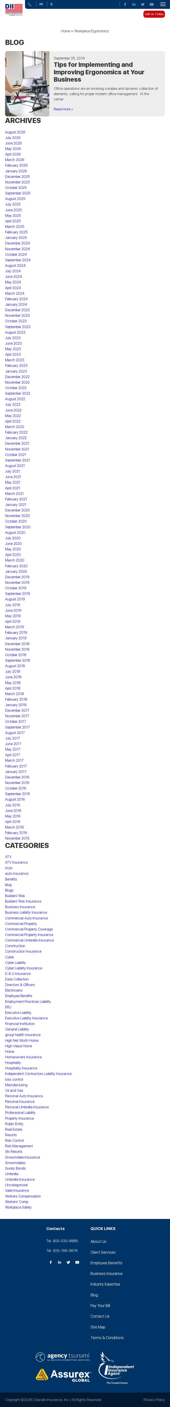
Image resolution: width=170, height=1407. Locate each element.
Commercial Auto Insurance (26, 918)
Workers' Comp (16, 1202)
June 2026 (13, 143)
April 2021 (12, 488)
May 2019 (13, 616)
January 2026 (16, 171)
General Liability (17, 1029)
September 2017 (17, 727)
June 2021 (13, 477)
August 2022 (15, 399)
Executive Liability (18, 1013)
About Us (98, 1241)
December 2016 (17, 777)
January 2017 (15, 772)
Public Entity (14, 1124)
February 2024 (16, 299)
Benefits (11, 879)
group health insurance (23, 1035)
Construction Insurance (23, 951)
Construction (15, 946)
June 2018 (13, 677)
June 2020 (13, 544)
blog (8, 885)
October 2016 (15, 788)
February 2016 (16, 833)
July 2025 (13, 204)
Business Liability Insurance (26, 912)
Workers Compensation (23, 1196)
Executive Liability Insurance (26, 1018)
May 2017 (12, 749)
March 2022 (14, 427)
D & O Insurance (18, 974)
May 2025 (13, 215)
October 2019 (15, 588)
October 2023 (16, 321)
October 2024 (16, 254)
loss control (14, 1079)
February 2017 (16, 766)
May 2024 (13, 282)
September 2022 (17, 393)
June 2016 (13, 811)
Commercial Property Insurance (29, 935)
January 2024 (16, 304)
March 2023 (14, 360)
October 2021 (15, 455)
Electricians (14, 990)
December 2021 (17, 443)
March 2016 (14, 827)
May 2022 (13, 416)
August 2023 (15, 332)
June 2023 (13, 343)
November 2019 (17, 582)
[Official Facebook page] (125, 4)
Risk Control (14, 1140)
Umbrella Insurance (20, 1179)
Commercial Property (21, 924)
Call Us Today (154, 14)
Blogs (9, 890)
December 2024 (17, 243)
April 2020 (13, 555)
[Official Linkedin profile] (134, 4)
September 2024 (18, 260)
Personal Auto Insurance (24, 1096)
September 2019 (17, 594)
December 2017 (17, 710)
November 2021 (17, 449)
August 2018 (15, 666)
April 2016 (12, 822)
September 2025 (18, 193)
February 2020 (16, 566)
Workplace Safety (18, 1207)
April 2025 (13, 221)
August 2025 (15, 199)
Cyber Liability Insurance (23, 968)
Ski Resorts (13, 1151)
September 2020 (18, 527)
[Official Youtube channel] (151, 4)
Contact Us (100, 1316)
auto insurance (16, 873)
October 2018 (15, 655)
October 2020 (16, 521)
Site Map (98, 1327)
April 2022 (13, 421)
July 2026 (13, 138)
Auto (8, 868)
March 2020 (14, 560)
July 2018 (12, 671)
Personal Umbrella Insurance (27, 1107)
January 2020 (16, 571)
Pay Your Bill (100, 1305)
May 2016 (13, 816)
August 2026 (15, 132)
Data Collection (17, 979)
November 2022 (17, 382)
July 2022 (12, 404)
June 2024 (13, 277)
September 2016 (17, 794)
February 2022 (16, 432)
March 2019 (14, 627)
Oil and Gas (14, 1090)
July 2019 (12, 605)
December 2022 (17, 377)
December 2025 (17, 177)
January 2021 (15, 505)
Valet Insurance (17, 1190)
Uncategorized (16, 1185)
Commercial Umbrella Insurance (29, 940)
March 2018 (14, 694)
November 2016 (17, 783)
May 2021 (12, 482)
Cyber (9, 957)
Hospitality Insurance (21, 1068)
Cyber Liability (15, 963)
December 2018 (17, 644)
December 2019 (17, 577)
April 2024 (13, 288)
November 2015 (17, 838)
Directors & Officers (20, 985)
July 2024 (13, 271)
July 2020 (13, 538)
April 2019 (12, 621)
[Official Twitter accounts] (142, 4)
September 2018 (17, 660)
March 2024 (14, 293)
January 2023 (16, 371)
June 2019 (13, 610)
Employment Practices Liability (28, 1002)
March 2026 (14, 160)
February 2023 (16, 365)
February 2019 (16, 632)
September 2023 (18, 327)
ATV (8, 857)
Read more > (63, 109)
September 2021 (17, 460)
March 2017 (14, 760)
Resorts (11, 1135)
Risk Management (19, 1146)
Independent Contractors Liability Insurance (38, 1074)
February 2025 (16, 232)
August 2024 (15, 265)
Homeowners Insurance (23, 1057)
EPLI (8, 1007)
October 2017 (15, 721)
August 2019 (15, 599)
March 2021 (14, 494)
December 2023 (17, 310)
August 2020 (15, 533)
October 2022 (16, 388)
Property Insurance (19, 1118)
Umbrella (11, 1174)
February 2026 (16, 165)
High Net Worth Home (21, 1040)
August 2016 (15, 799)
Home (65, 31)
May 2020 (13, 549)
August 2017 (15, 733)
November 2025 (17, 182)
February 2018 (16, 699)
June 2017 (13, 744)
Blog (94, 1295)
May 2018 (13, 683)
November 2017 (17, 716)
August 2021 (15, 466)
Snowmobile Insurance (22, 1157)
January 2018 (16, 705)
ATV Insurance (16, 862)
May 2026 (13, 149)
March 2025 (14, 227)
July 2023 (13, 338)
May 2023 (13, 349)
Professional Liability (20, 1113)
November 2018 (17, 649)
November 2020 (17, 516)
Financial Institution (20, 1024)
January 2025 (16, 238)
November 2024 (17, 249)
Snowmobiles (15, 1163)
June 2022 (13, 410)
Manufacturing (16, 1085)
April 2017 (12, 755)
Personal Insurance (20, 1101)
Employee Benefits (18, 996)
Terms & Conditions (107, 1337)
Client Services (103, 1252)
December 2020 (17, 510)
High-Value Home (18, 1046)
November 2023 (17, 315)
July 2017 (12, 738)
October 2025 (16, 188)
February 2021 (16, 499)
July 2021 (12, 471)
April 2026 (13, 154)
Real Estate (13, 1129)
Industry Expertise (105, 1284)
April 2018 (12, 688)
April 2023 (13, 354)
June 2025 (13, 210)
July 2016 (12, 805)
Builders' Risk (15, 896)
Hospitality (13, 1063)
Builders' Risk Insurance (23, 901)
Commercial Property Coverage (29, 929)
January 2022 (16, 438)
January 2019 (16, 638)
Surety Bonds (15, 1168)
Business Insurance (20, 907)
